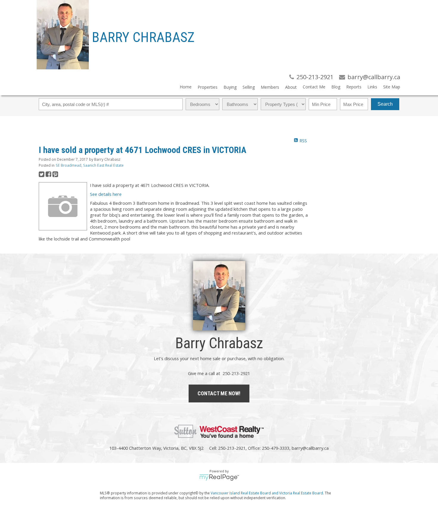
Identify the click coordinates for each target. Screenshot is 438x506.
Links (372, 87)
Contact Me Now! (219, 393)
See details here (106, 194)
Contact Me (314, 87)
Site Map (391, 87)
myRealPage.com (219, 477)
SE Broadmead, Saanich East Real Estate (90, 165)
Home (186, 87)
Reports (353, 87)
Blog (335, 87)
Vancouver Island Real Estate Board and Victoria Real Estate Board (267, 493)
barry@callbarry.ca (310, 448)
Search (385, 104)
